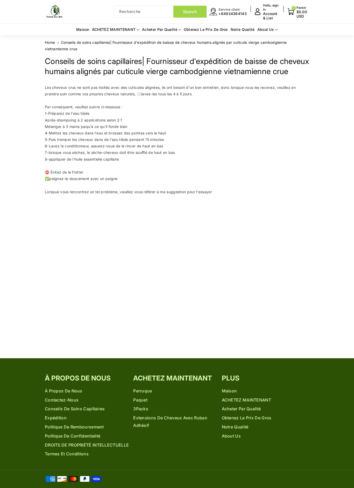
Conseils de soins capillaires (75, 408)
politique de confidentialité (72, 436)
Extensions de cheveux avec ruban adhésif (170, 421)
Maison (229, 390)
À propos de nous (78, 378)
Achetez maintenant (172, 378)
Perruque (142, 390)
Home (50, 42)
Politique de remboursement (74, 426)
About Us (231, 436)
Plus (230, 378)
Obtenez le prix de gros (247, 417)
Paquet (140, 400)
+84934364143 (232, 13)
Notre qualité (235, 426)
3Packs (140, 408)
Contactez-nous (62, 400)
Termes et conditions (67, 453)
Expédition (56, 417)
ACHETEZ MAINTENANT (246, 400)
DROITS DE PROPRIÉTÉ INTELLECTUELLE (87, 445)
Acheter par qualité (241, 408)
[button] (298, 11)
